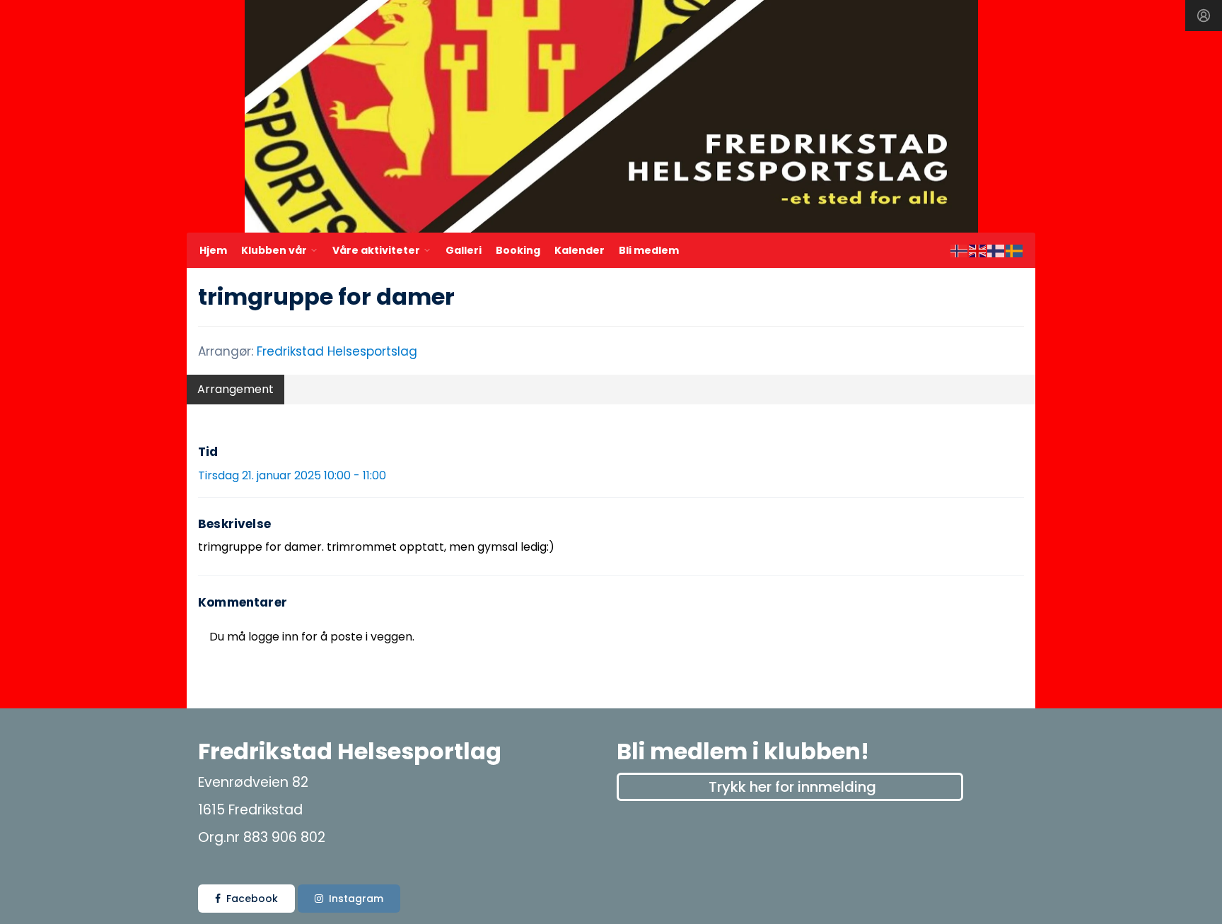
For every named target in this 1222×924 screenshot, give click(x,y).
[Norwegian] (959, 250)
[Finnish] (996, 250)
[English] (978, 250)
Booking (518, 250)
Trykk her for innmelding (792, 787)
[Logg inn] (1203, 15)
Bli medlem (649, 250)
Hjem (213, 250)
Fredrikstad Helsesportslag (337, 351)
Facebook (252, 898)
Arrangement (235, 389)
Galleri (464, 250)
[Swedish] (1015, 250)
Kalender (579, 250)
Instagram (356, 898)
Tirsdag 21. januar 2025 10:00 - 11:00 (292, 475)
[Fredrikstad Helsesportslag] (611, 116)
